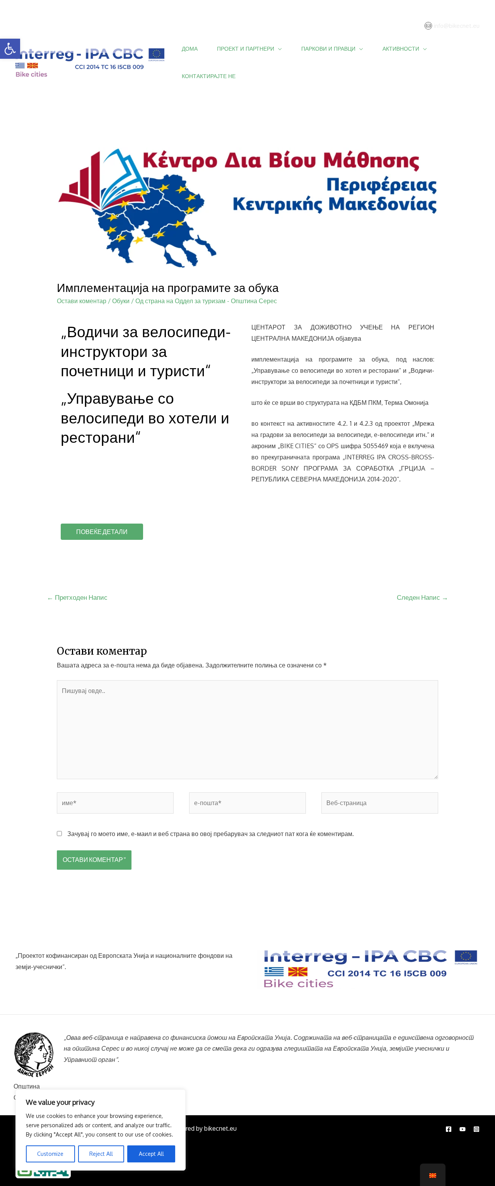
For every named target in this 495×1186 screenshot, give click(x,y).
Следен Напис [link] (422, 597)
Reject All (101, 1153)
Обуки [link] (121, 301)
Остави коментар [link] (81, 301)
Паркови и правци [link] (328, 48)
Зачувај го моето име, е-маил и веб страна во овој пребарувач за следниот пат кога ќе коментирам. (210, 834)
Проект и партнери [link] (245, 48)
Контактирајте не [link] (209, 76)
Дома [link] (190, 48)
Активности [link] (400, 48)
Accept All (151, 1153)
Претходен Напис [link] (77, 597)
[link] (10, 49)
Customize (50, 1153)
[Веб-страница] (379, 804)
